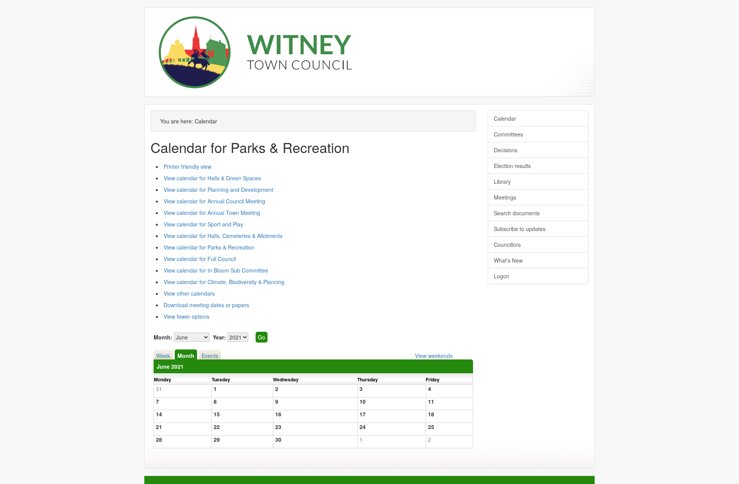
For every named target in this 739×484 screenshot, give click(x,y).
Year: (219, 337)
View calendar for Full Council (200, 259)
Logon (501, 276)
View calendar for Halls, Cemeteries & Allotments (223, 236)
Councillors (507, 244)
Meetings (505, 197)
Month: (163, 337)
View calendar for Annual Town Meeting (212, 212)
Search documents (517, 213)
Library (502, 181)
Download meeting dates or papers (206, 305)
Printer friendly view (187, 166)
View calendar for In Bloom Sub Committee (216, 270)
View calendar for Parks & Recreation (209, 247)
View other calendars (189, 293)
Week (163, 355)
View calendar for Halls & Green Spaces (212, 178)
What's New (508, 260)
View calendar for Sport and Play (203, 224)
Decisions (505, 150)
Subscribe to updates (519, 229)
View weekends (434, 355)
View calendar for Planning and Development (218, 189)
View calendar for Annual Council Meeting (214, 201)
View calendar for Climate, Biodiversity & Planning (224, 282)
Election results (512, 166)
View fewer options (186, 316)
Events (210, 355)
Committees (508, 134)
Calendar (505, 118)
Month (185, 355)
